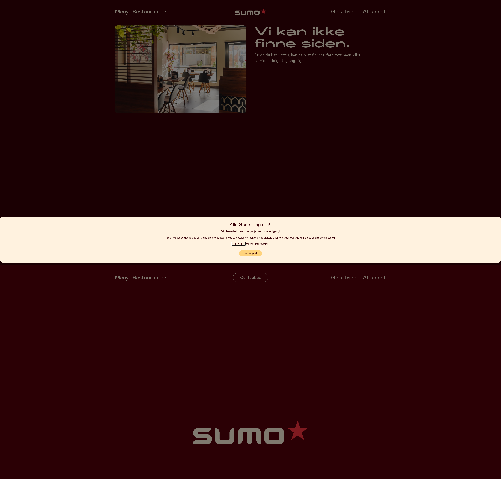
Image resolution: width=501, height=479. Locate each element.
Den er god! (250, 253)
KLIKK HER (238, 243)
